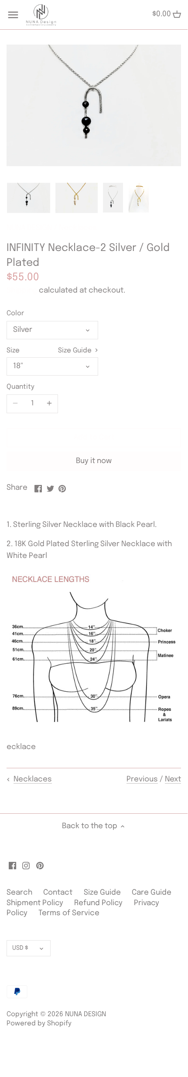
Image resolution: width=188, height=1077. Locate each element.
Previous (142, 779)
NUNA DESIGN (29, 228)
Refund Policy (98, 903)
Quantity (20, 386)
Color (15, 313)
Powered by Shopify (39, 1023)
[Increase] (49, 403)
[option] (29, 197)
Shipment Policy (35, 903)
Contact (58, 892)
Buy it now (94, 461)
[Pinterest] (40, 866)
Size (13, 350)
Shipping (22, 290)
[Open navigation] (13, 14)
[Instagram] (26, 866)
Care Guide (151, 892)
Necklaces (78, 228)
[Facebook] (12, 866)
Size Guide (75, 350)
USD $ (20, 948)
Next (173, 779)
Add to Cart (94, 437)
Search (19, 892)
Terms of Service (68, 913)
